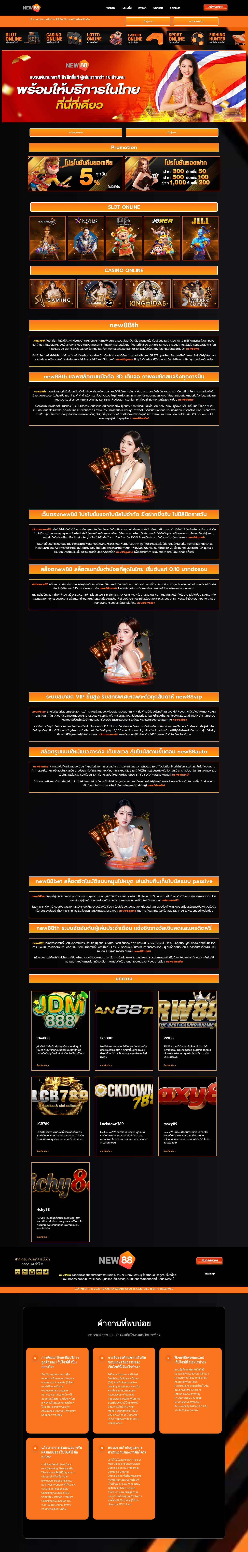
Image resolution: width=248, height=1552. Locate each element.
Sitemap (210, 1274)
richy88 (43, 1209)
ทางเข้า (142, 8)
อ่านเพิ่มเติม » (43, 1065)
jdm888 (43, 1038)
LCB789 (43, 1124)
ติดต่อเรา (175, 8)
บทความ (158, 8)
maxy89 (170, 1124)
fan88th (107, 1038)
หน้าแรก (110, 8)
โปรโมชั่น (126, 8)
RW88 (169, 1038)
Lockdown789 (112, 1124)
